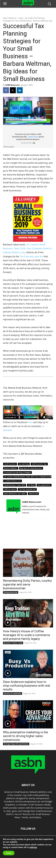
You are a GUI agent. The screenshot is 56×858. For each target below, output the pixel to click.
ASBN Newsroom (12, 85)
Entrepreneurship (10, 592)
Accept (8, 853)
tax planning (24, 464)
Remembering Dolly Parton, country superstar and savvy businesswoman (27, 584)
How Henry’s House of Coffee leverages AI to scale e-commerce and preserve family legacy (26, 635)
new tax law (33, 493)
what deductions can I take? (15, 493)
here (30, 422)
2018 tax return (10, 489)
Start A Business (9, 18)
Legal (20, 18)
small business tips (39, 464)
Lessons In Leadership (12, 693)
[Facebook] (6, 90)
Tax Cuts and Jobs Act (31, 256)
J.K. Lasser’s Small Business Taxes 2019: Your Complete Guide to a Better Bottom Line (27, 248)
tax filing (31, 485)
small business (10, 464)
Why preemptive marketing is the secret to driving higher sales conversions (25, 736)
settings (33, 847)
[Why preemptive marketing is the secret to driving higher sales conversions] (28, 714)
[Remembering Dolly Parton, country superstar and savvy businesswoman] (28, 563)
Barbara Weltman (10, 468)
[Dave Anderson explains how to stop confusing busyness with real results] (28, 664)
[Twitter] (13, 90)
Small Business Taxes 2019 (14, 485)
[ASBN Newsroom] (13, 507)
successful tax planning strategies (17, 472)
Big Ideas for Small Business (31, 468)
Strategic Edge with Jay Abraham (16, 744)
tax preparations (44, 485)
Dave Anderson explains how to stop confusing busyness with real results (26, 685)
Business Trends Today (13, 643)
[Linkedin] (20, 90)
